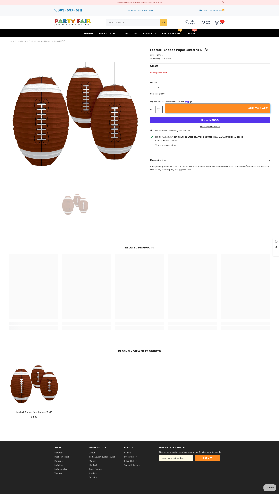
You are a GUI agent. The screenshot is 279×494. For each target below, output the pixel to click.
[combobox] (133, 22)
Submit (207, 458)
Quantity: (154, 82)
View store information (165, 145)
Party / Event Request (212, 10)
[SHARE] (152, 109)
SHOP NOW (157, 2)
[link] (159, 109)
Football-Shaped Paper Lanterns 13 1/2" (34, 412)
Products (22, 41)
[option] (75, 114)
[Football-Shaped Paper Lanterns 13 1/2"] (34, 383)
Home (11, 41)
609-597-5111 (70, 10)
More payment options (210, 126)
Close (223, 2)
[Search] (136, 22)
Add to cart (258, 108)
